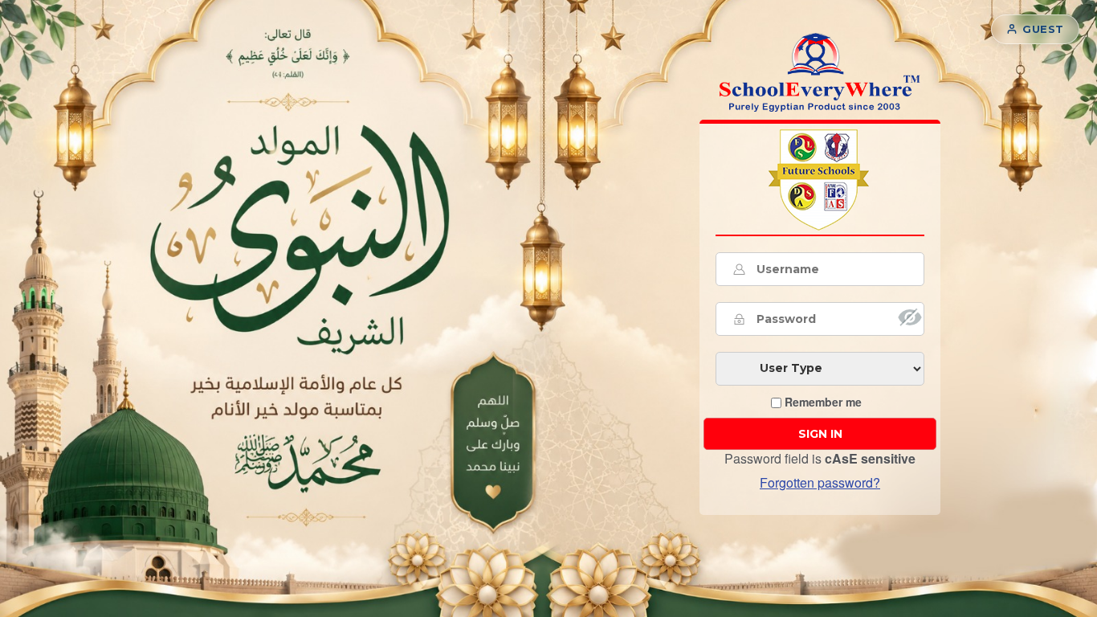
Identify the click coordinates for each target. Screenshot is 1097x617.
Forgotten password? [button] (820, 482)
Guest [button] (1043, 28)
